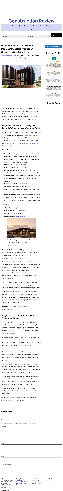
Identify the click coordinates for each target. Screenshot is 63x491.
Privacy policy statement (19, 479)
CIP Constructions (21, 211)
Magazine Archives (21, 483)
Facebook (49, 479)
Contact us (34, 479)
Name (2, 443)
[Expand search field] (31, 29)
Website (2, 456)
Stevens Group (30, 135)
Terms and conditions (22, 481)
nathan (11, 60)
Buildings (9, 55)
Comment (3, 426)
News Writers (35, 481)
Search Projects (56, 35)
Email (2, 449)
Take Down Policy (36, 483)
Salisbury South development (16, 262)
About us (18, 484)
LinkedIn (49, 481)
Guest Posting (35, 480)
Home (3, 55)
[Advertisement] (31, 8)
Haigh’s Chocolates (20, 208)
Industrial (16, 55)
